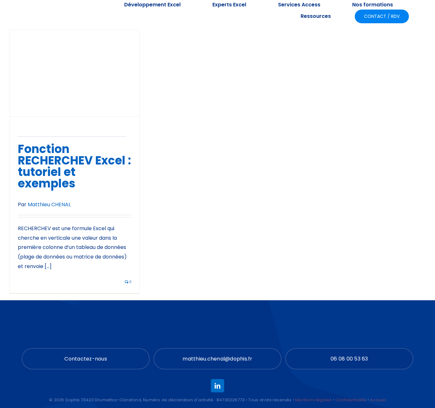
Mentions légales (313, 400)
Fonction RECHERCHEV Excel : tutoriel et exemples (74, 166)
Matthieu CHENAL (49, 204)
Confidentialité (351, 400)
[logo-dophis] (51, 10)
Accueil (378, 400)
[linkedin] (217, 385)
